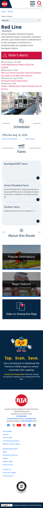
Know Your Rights (9, 473)
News (5, 452)
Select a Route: (6, 16)
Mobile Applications (10, 449)
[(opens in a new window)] (8, 425)
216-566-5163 (31, 419)
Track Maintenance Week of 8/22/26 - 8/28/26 (18, 66)
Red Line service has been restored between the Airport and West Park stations (21, 74)
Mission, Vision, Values (11, 444)
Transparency (8, 476)
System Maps (8, 461)
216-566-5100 (21, 416)
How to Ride (7, 438)
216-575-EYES (27, 421)
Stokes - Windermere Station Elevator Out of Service (21, 87)
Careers (6, 434)
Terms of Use (8, 465)
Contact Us (7, 469)
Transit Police (12, 419)
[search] (39, 3)
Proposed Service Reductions (14, 80)
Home (3, 11)
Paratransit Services (10, 455)
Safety (5, 458)
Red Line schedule (9, 139)
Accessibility (7, 431)
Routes (10, 11)
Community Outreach (11, 441)
